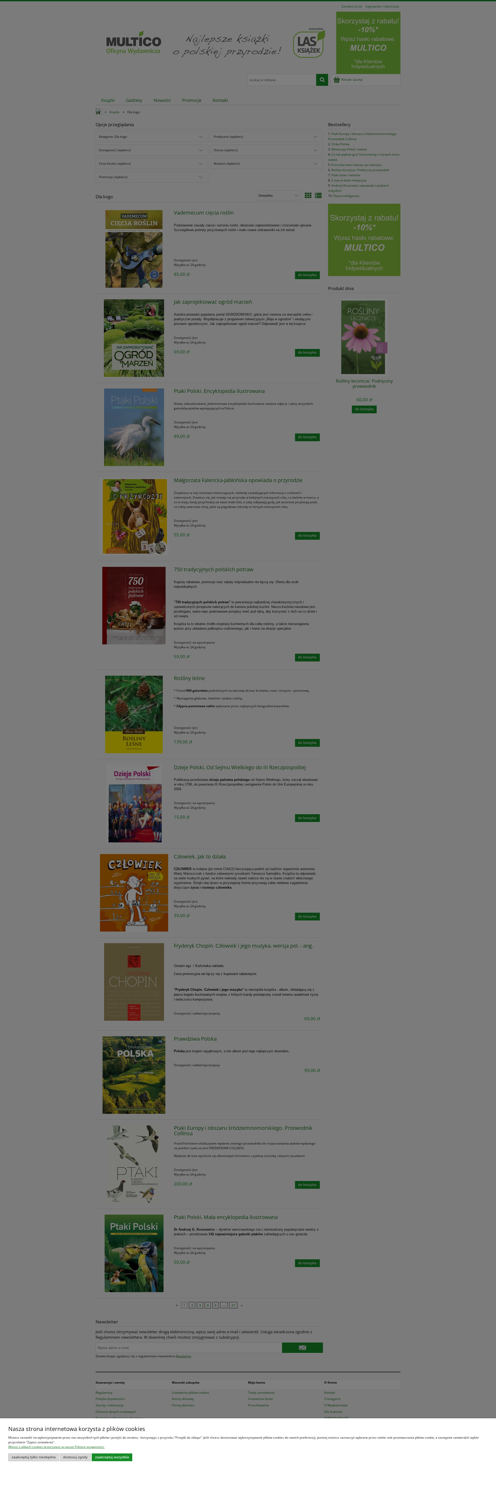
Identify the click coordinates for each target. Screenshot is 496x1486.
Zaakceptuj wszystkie (112, 1457)
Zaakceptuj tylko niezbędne (34, 1457)
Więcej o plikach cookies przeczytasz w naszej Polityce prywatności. (56, 1447)
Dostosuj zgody (75, 1457)
